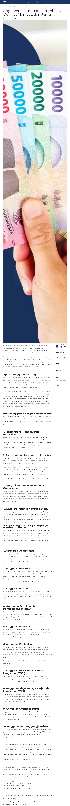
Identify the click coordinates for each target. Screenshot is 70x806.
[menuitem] (11, 2)
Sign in (64, 2)
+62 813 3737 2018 (46, 2)
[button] (37, 2)
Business (11, 7)
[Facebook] (57, 357)
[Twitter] (60, 357)
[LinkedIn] (64, 357)
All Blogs (5, 7)
